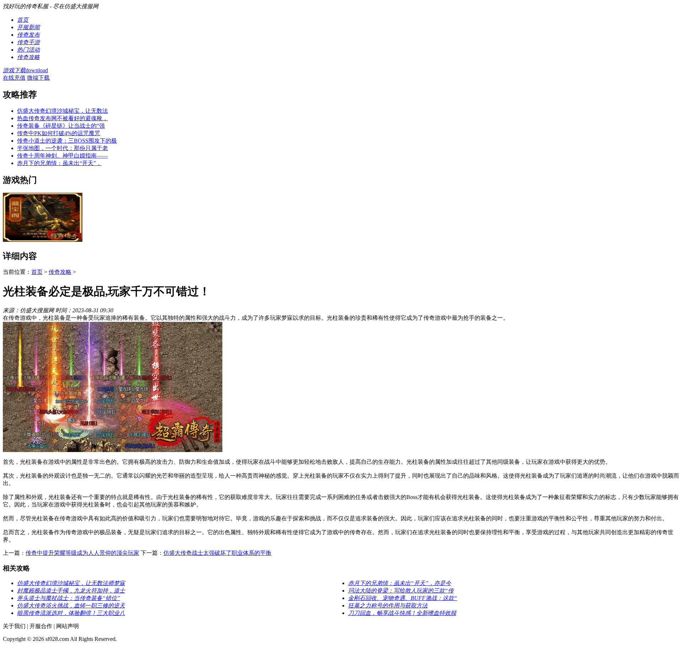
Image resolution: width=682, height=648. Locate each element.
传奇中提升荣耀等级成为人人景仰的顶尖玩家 (82, 553)
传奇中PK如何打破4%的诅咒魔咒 (58, 133)
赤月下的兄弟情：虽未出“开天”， (59, 163)
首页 (37, 272)
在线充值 (14, 78)
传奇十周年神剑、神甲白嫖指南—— (62, 156)
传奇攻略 (60, 272)
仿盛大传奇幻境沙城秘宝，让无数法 (62, 111)
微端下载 (38, 78)
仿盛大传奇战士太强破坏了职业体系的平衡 (217, 553)
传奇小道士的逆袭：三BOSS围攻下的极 (67, 141)
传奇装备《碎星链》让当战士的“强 (61, 126)
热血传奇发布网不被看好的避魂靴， (62, 118)
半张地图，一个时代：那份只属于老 (62, 148)
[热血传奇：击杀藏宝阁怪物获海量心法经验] (42, 240)
